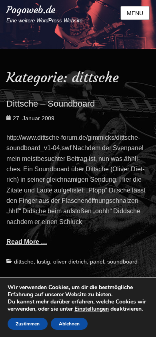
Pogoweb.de (30, 10)
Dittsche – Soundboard (50, 104)
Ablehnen (69, 324)
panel (97, 261)
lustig (43, 261)
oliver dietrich (70, 261)
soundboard (122, 261)
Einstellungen (91, 309)
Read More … (26, 241)
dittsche (24, 261)
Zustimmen (28, 324)
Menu (135, 13)
